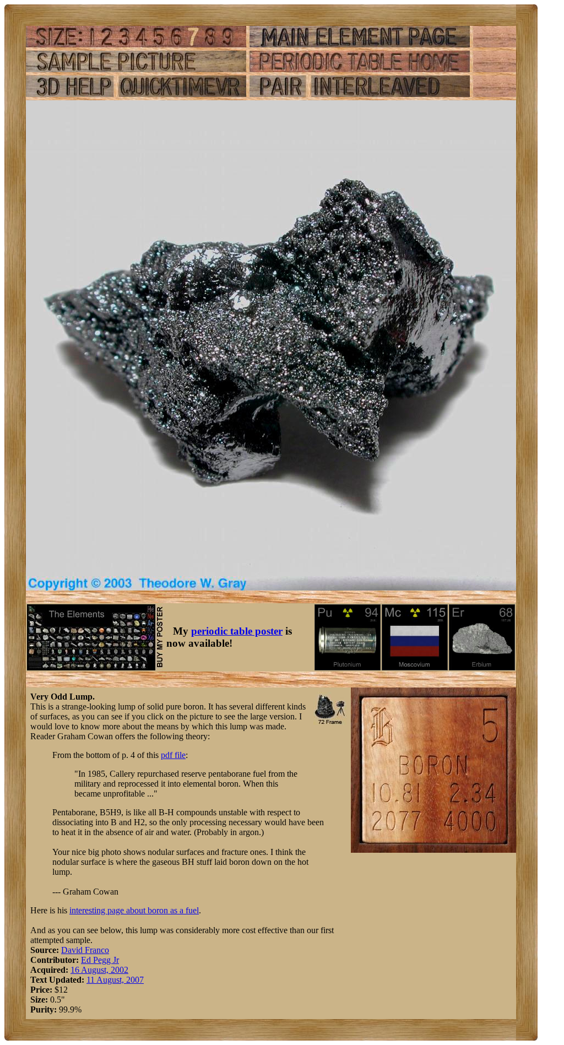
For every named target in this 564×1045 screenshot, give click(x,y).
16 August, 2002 (99, 969)
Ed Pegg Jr (100, 960)
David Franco (85, 950)
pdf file (173, 755)
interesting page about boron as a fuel (134, 910)
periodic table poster (237, 631)
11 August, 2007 (115, 979)
